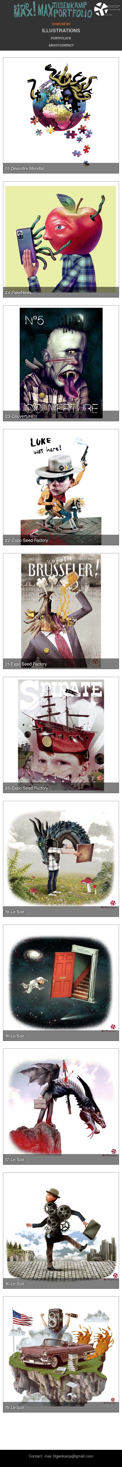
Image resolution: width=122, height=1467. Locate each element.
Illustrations (61, 30)
